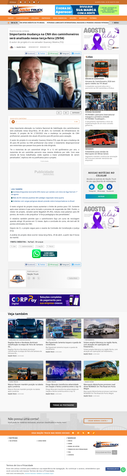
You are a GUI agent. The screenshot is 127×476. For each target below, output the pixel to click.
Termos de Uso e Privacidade (78, 449)
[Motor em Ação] (87, 10)
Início (10, 18)
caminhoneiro (27, 246)
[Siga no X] (29, 2)
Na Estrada (13, 441)
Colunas (35, 18)
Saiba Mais (73, 278)
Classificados (22, 18)
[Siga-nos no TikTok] (93, 433)
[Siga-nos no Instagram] (78, 433)
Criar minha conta (97, 421)
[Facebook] (33, 278)
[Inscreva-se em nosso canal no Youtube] (88, 433)
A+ (66, 113)
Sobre (70, 443)
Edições (73, 18)
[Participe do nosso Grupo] (44, 254)
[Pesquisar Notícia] (114, 452)
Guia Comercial (60, 18)
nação (40, 246)
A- (59, 113)
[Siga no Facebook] (20, 2)
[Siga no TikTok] (38, 2)
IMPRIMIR (76, 113)
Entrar (13, 2)
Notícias (83, 18)
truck (51, 246)
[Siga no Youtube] (34, 2)
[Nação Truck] (25, 10)
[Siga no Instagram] (25, 2)
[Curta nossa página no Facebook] (73, 433)
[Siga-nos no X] (83, 433)
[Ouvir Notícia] (13, 121)
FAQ (69, 452)
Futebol (93, 18)
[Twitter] (38, 278)
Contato (71, 455)
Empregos (46, 18)
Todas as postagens (63, 405)
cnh (14, 246)
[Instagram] (28, 278)
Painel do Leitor (73, 446)
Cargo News (42, 441)
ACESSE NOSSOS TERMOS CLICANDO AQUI (39, 473)
